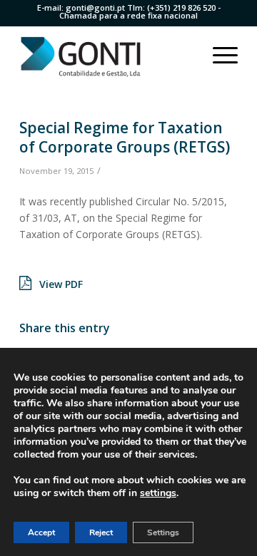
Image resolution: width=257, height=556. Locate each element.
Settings (163, 532)
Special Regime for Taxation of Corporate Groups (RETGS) (124, 137)
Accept (41, 532)
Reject (101, 532)
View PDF (61, 284)
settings (158, 493)
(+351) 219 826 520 (181, 7)
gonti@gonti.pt (95, 7)
